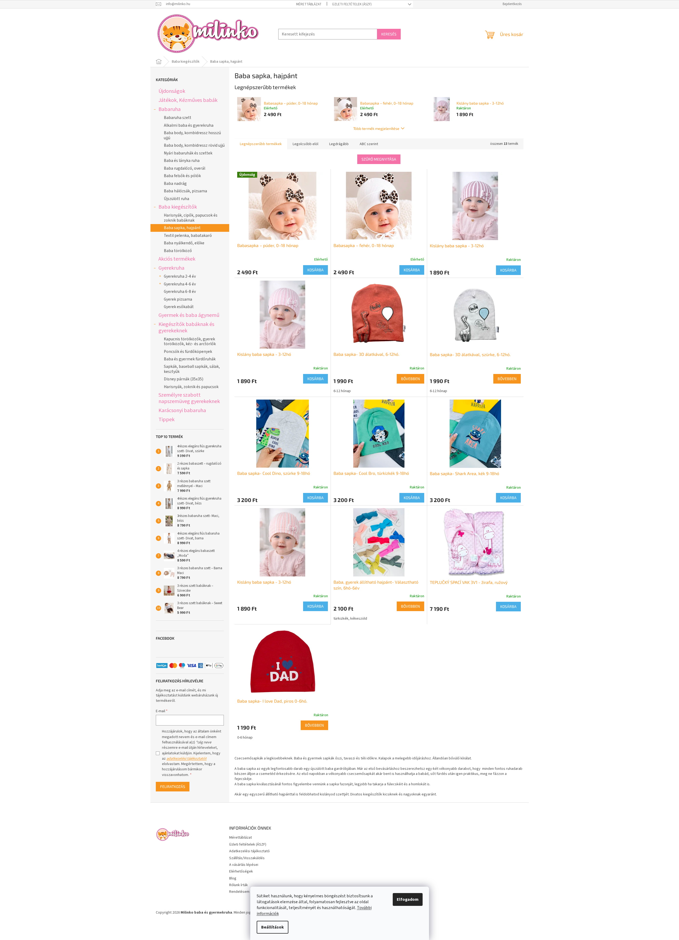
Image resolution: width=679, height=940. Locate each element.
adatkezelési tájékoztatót (186, 758)
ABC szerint (369, 144)
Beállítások (272, 927)
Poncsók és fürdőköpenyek (188, 352)
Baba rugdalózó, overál (184, 168)
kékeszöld (358, 618)
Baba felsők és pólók (182, 176)
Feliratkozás (172, 786)
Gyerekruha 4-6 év (180, 284)
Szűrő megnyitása (379, 159)
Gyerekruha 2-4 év (180, 276)
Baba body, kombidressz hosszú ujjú (192, 135)
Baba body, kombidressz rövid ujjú (194, 145)
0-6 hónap (245, 737)
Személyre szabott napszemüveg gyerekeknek (189, 398)
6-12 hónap (342, 391)
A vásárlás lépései (243, 864)
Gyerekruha (171, 268)
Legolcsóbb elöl (305, 144)
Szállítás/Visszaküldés (247, 858)
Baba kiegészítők (177, 207)
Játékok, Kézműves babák (187, 100)
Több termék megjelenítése (376, 128)
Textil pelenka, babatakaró (188, 235)
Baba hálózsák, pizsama (185, 191)
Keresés (388, 34)
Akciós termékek (176, 259)
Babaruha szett (177, 118)
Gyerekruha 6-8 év (180, 291)
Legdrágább (339, 144)
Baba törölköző (178, 251)
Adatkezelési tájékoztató (249, 851)
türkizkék (340, 618)
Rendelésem (239, 891)
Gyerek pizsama (178, 299)
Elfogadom (408, 899)
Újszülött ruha (176, 199)
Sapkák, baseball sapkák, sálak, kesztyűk (192, 369)
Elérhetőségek (241, 871)
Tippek (166, 419)
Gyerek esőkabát (179, 307)
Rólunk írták (238, 885)
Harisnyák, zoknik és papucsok (191, 387)
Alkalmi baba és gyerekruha (188, 125)
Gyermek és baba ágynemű (188, 315)
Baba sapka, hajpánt (182, 228)
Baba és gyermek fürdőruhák (190, 359)
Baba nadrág (175, 183)
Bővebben (410, 378)
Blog (232, 878)
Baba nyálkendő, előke (184, 243)
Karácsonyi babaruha (182, 410)
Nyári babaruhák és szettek (188, 153)
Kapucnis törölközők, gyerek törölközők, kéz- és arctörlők (190, 341)
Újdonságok (171, 91)
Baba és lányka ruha (182, 161)
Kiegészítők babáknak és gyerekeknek (186, 327)
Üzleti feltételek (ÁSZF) (352, 4)
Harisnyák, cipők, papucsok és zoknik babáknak (190, 217)
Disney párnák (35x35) (183, 379)
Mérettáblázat (308, 4)
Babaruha (169, 109)
